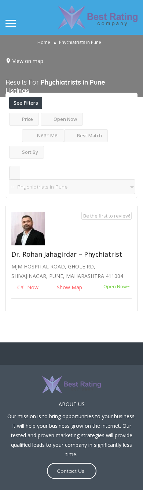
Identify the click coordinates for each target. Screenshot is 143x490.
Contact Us (70, 471)
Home (43, 42)
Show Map (68, 287)
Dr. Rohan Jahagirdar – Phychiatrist (66, 254)
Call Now (27, 287)
